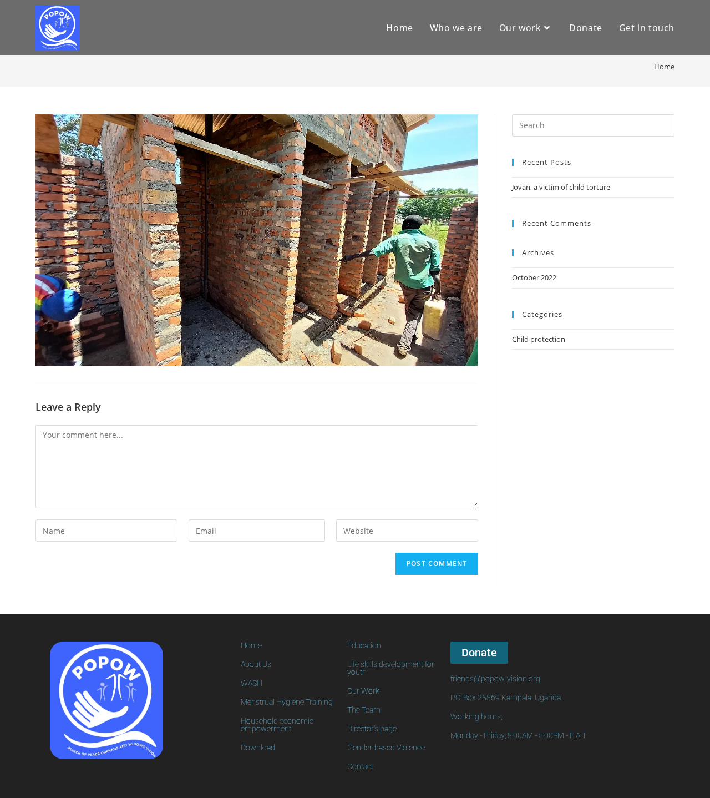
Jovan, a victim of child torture (561, 187)
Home (251, 645)
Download (258, 747)
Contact (360, 766)
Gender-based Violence (386, 747)
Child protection (538, 339)
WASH (251, 683)
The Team (364, 709)
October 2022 (534, 277)
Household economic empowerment (277, 724)
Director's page (372, 728)
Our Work (363, 690)
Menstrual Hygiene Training (287, 702)
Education (364, 645)
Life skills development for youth (390, 668)
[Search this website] (593, 124)
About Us (256, 664)
